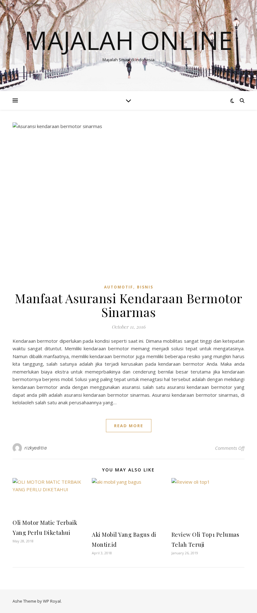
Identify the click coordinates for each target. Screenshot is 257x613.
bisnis (145, 287)
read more (128, 425)
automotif (118, 287)
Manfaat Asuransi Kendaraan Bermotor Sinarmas (128, 305)
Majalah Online (128, 40)
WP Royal (52, 601)
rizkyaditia (35, 448)
